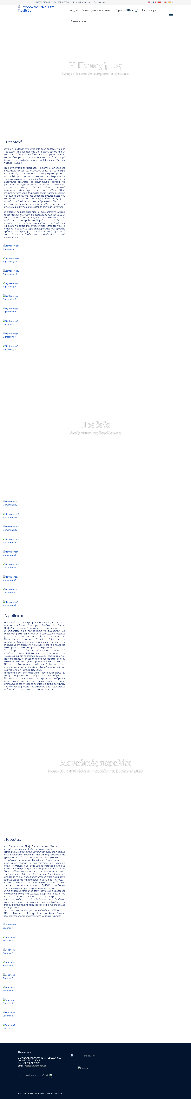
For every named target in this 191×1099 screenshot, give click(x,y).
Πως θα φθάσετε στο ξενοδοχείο (33, 1075)
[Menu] (171, 15)
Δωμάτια (104, 10)
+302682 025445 (42, 2)
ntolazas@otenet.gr (81, 2)
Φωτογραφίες (150, 10)
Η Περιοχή (132, 10)
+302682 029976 (61, 2)
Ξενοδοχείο (89, 10)
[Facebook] (19, 2)
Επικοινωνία (78, 21)
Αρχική (74, 10)
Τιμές (119, 10)
